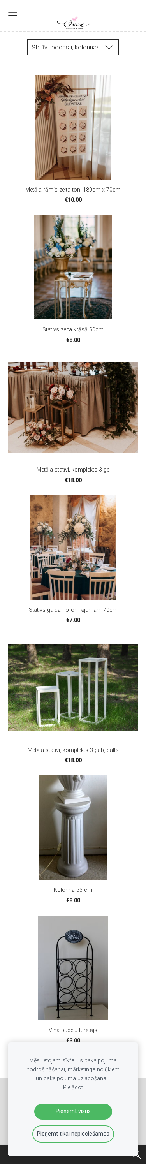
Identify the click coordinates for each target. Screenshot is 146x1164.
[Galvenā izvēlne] (12, 15)
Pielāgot (73, 1087)
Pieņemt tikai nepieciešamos (73, 1134)
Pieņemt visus (73, 1111)
